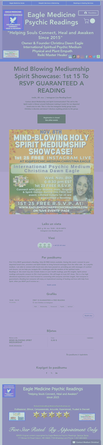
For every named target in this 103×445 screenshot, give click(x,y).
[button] (100, 3)
